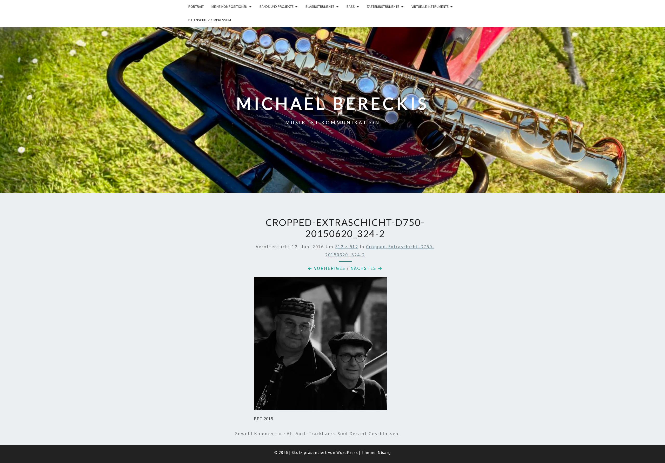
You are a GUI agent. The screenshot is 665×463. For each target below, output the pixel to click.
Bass (351, 6)
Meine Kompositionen (229, 6)
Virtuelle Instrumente (430, 6)
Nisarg (384, 452)
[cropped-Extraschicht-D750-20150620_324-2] (320, 345)
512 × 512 (346, 247)
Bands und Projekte (277, 6)
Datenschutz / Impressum (209, 20)
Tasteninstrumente (383, 6)
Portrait (196, 6)
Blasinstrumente (319, 6)
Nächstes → (366, 268)
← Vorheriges (326, 268)
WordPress (347, 452)
